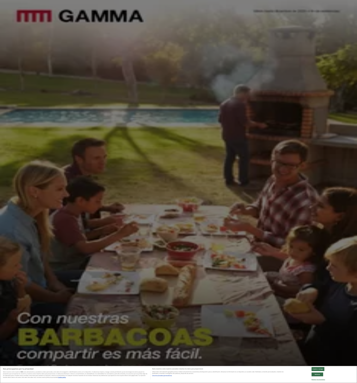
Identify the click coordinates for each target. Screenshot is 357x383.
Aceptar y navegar (318, 369)
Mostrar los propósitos (318, 379)
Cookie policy (62, 377)
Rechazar (317, 374)
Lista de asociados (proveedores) (162, 375)
